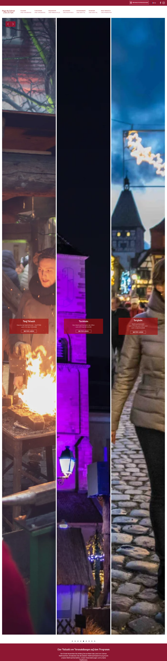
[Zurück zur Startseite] (9, 12)
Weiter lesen (29, 331)
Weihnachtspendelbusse (140, 2)
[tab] (72, 641)
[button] (26, 12)
